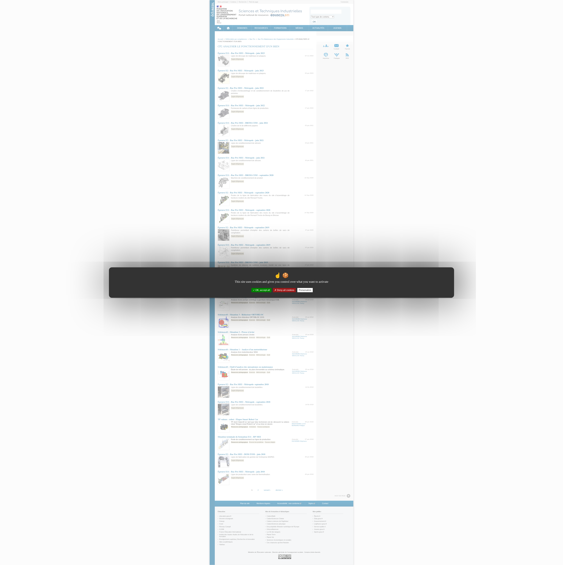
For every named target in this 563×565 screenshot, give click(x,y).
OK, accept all (262, 290)
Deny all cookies (285, 290)
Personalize (305, 290)
